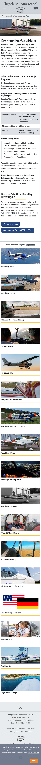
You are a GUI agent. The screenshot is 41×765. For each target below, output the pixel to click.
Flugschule (8, 16)
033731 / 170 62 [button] (18, 230)
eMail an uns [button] (12, 224)
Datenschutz (30, 729)
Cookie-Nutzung (33, 753)
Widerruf (22, 729)
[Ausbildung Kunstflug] (20, 27)
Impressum (10, 729)
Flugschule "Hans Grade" (21, 3)
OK (33, 761)
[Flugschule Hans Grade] (20, 9)
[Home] (2, 16)
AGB (16, 729)
